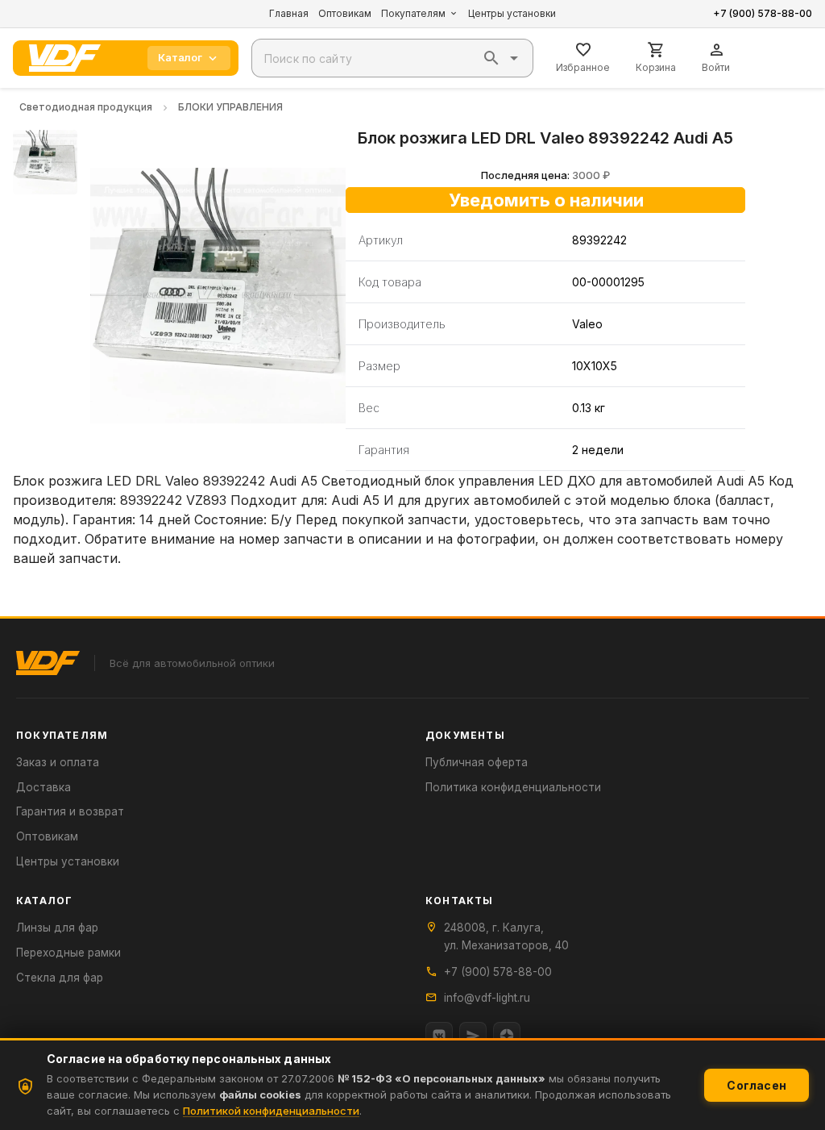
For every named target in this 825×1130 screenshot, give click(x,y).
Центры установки (512, 13)
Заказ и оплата (57, 762)
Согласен (756, 1085)
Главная (289, 13)
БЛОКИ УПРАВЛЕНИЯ (230, 107)
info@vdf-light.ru (487, 997)
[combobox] (392, 58)
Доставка (43, 787)
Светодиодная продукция (85, 107)
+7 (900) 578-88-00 (762, 13)
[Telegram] (473, 1035)
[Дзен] (506, 1035)
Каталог (180, 57)
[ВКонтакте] (439, 1035)
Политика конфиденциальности (513, 787)
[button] (491, 58)
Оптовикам (344, 13)
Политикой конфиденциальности (271, 1110)
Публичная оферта (476, 762)
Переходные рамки (68, 952)
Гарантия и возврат (70, 811)
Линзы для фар (57, 927)
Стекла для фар (59, 977)
